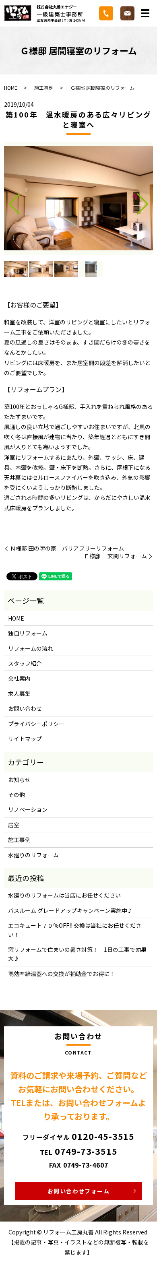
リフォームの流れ (30, 648)
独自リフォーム (28, 633)
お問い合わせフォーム (78, 1191)
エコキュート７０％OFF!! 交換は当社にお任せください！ (74, 929)
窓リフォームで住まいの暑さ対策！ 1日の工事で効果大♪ (77, 953)
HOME (10, 87)
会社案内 (19, 678)
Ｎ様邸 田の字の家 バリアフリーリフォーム (67, 548)
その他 (16, 794)
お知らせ (19, 780)
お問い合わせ (25, 708)
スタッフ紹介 (25, 663)
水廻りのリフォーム (33, 855)
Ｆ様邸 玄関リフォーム (115, 556)
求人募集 (19, 693)
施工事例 (44, 87)
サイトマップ (25, 739)
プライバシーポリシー (36, 724)
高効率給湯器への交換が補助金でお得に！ (61, 974)
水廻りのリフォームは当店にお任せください (64, 895)
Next (149, 201)
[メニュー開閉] (145, 13)
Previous (7, 201)
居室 (13, 825)
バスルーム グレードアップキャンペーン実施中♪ (70, 910)
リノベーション (28, 809)
